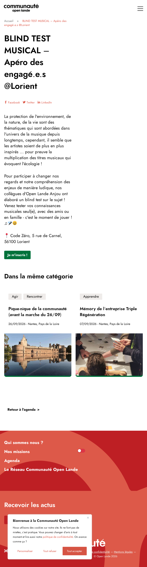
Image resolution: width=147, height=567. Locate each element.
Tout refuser (49, 551)
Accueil (8, 21)
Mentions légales (123, 552)
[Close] (88, 517)
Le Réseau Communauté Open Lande (41, 469)
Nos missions (17, 451)
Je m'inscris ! (17, 254)
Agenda (12, 460)
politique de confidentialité (58, 537)
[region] (50, 536)
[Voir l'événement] (37, 332)
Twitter (30, 103)
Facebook (13, 103)
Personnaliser (25, 551)
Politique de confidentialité (94, 552)
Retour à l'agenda (21, 409)
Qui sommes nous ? (23, 442)
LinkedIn (46, 103)
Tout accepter (74, 551)
